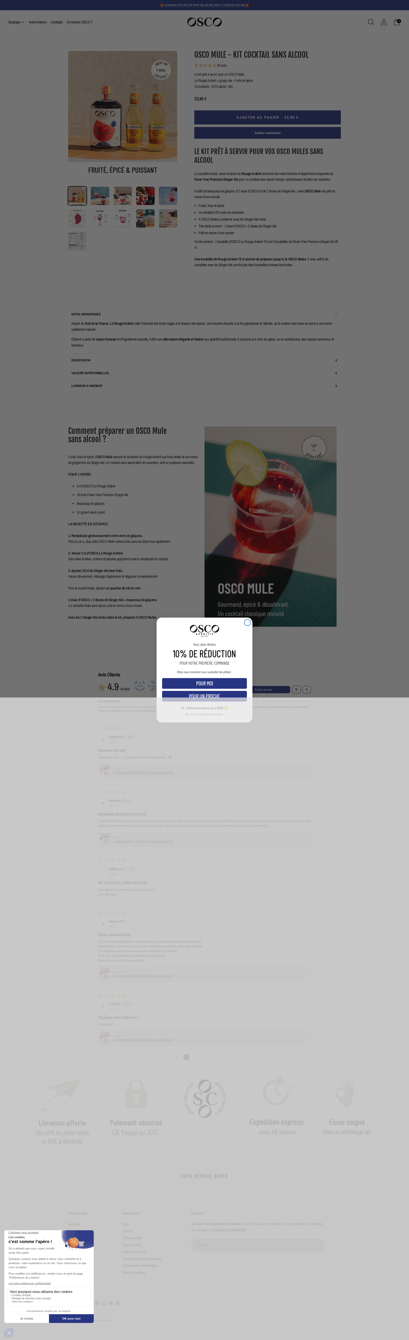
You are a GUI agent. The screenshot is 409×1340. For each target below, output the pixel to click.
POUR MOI (204, 683)
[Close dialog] (247, 622)
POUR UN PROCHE (204, 696)
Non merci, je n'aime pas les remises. (204, 714)
